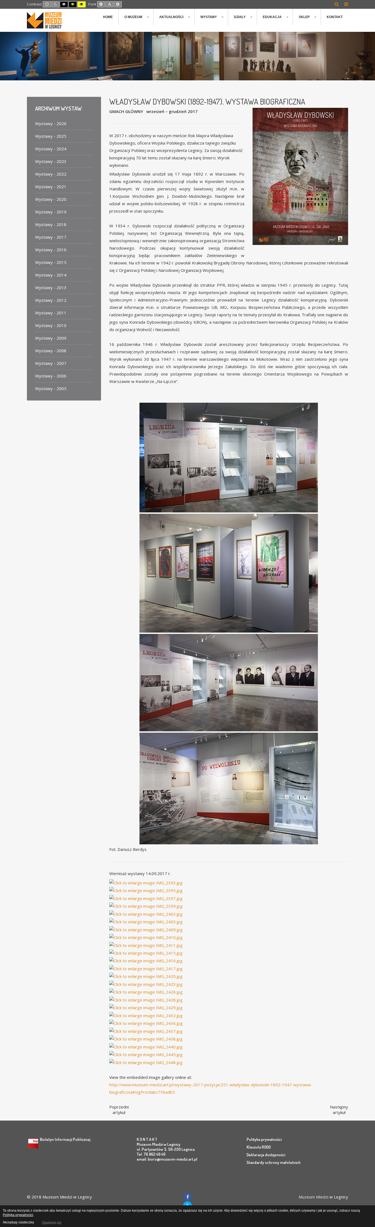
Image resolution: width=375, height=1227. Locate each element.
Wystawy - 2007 (50, 363)
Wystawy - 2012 (50, 300)
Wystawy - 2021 (50, 186)
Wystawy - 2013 (50, 287)
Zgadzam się (51, 1222)
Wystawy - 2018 (50, 224)
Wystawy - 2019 (50, 212)
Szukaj (337, 4)
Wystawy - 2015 (50, 262)
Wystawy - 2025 (50, 136)
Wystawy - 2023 (50, 161)
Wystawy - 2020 (50, 199)
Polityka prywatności (264, 1139)
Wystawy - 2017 (50, 237)
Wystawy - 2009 (50, 338)
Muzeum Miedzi (313, 1197)
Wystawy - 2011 (50, 312)
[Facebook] (187, 1197)
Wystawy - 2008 (50, 350)
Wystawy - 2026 (50, 123)
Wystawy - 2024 (50, 148)
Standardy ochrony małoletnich (274, 1162)
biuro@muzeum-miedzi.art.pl (172, 1159)
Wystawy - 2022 (50, 174)
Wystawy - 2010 (50, 325)
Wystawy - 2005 (50, 388)
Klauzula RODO (259, 1147)
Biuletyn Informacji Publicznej (65, 1139)
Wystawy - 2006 (50, 376)
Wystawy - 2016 (50, 249)
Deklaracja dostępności (266, 1154)
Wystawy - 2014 (50, 275)
